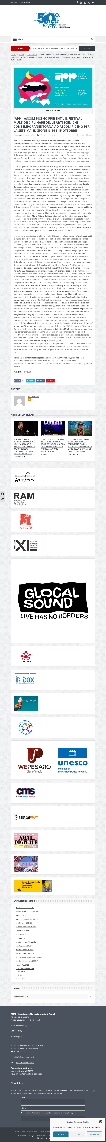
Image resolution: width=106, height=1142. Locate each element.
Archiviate (53, 135)
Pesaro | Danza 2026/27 (25, 953)
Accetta (61, 1134)
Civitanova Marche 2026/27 (26, 927)
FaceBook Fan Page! (26, 1135)
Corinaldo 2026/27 (23, 930)
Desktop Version (45, 1138)
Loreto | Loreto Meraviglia (26, 942)
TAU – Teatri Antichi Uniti (25, 968)
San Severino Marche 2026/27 (27, 961)
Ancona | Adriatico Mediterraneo (28, 919)
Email (90, 135)
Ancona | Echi (21, 915)
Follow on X (41, 1135)
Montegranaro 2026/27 (24, 946)
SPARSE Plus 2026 (22, 965)
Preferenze (94, 1134)
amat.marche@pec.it (25, 1062)
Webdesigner (16, 1036)
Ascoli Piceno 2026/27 (24, 923)
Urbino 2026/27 (21, 978)
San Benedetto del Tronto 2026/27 (29, 957)
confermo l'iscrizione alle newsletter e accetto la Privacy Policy (48, 1113)
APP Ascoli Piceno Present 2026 (27, 911)
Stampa (81, 135)
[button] (100, 1122)
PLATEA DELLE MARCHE (25, 908)
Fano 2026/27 (21, 934)
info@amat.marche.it (25, 1057)
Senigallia (21, 971)
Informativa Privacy (19, 1025)
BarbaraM (25, 135)
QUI (19, 372)
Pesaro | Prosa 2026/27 (24, 949)
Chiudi (77, 1134)
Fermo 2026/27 (21, 938)
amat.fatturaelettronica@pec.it (29, 1074)
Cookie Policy (16, 1031)
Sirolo (20, 975)
